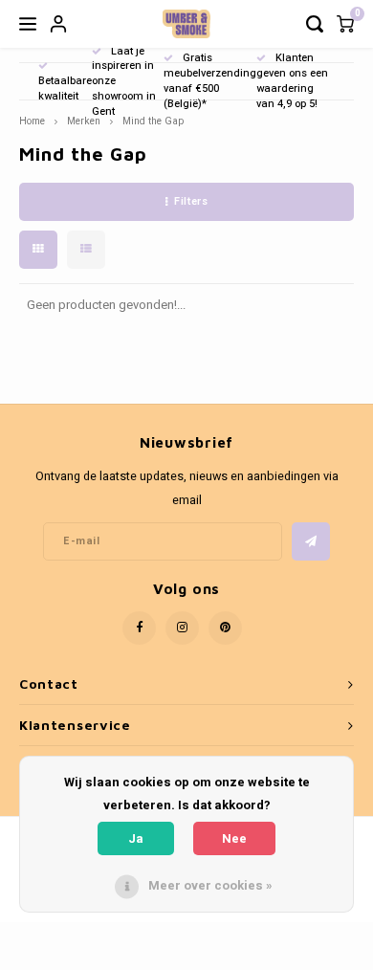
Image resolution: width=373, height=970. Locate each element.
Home (32, 121)
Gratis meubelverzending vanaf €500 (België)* (210, 80)
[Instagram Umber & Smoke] (182, 628)
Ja (135, 838)
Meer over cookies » (210, 885)
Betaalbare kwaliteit (65, 88)
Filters (191, 201)
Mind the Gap (153, 121)
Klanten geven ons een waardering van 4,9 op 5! (292, 80)
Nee (234, 838)
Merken (83, 121)
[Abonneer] (311, 541)
